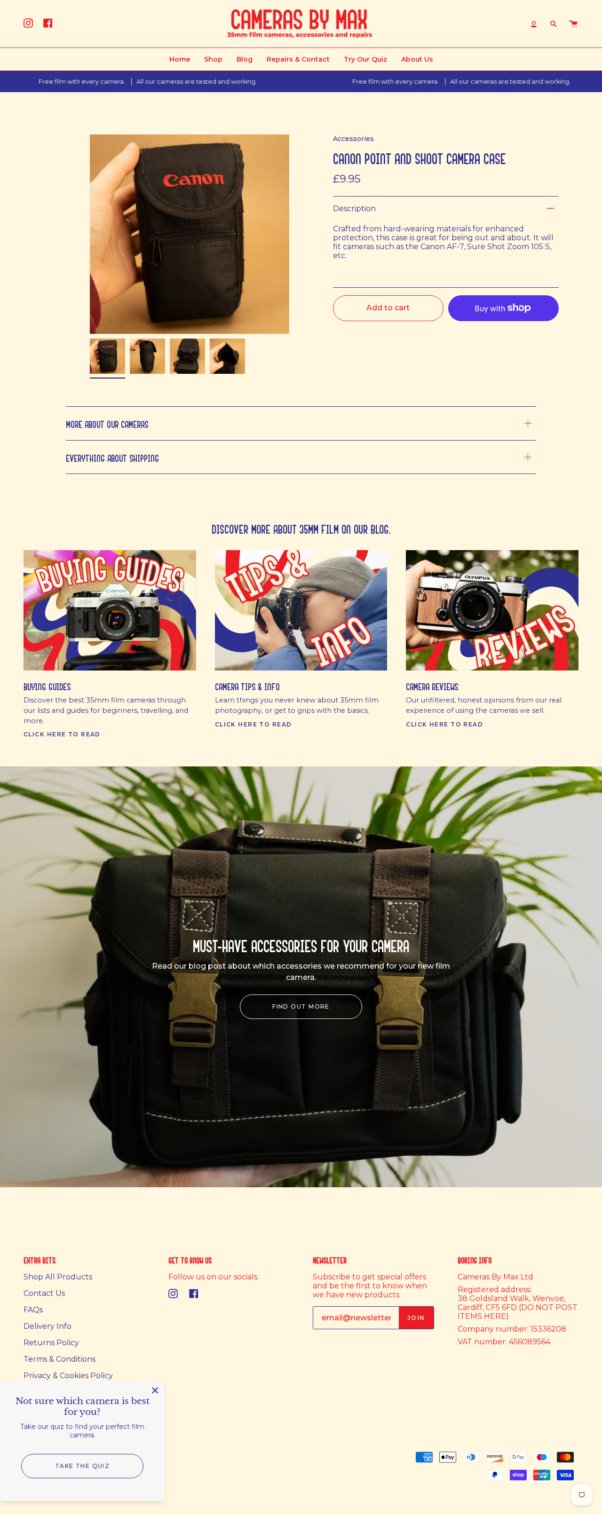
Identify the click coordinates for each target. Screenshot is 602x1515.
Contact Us (44, 1293)
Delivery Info (47, 1326)
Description (354, 208)
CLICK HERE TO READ (62, 734)
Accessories (353, 138)
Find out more (301, 1006)
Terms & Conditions (59, 1359)
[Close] (155, 1390)
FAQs (33, 1309)
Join (416, 1317)
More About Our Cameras (107, 423)
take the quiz (82, 1465)
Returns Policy (51, 1342)
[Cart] (573, 23)
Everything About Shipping (112, 456)
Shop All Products (58, 1276)
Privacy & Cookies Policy (68, 1375)
